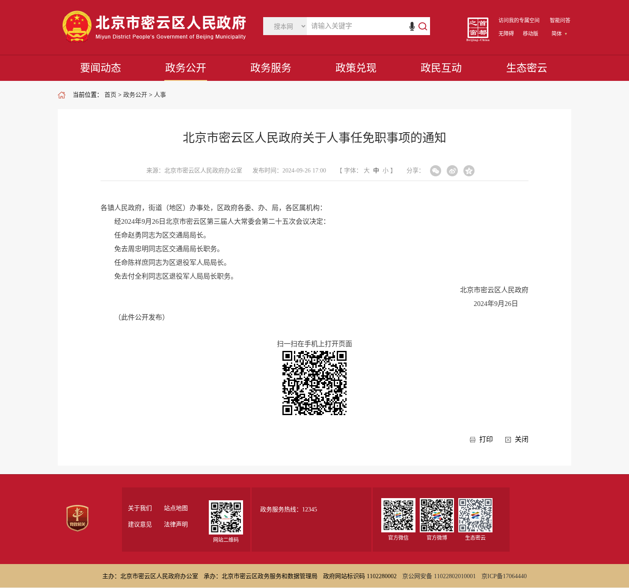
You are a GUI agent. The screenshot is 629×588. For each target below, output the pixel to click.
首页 (110, 95)
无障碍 (506, 34)
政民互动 (441, 68)
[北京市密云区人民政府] (156, 42)
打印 (486, 439)
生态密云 (526, 68)
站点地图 (176, 508)
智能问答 (560, 21)
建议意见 (140, 525)
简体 (557, 34)
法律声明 (176, 525)
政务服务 (270, 68)
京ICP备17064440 (504, 576)
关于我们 (140, 508)
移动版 (530, 34)
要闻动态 (100, 68)
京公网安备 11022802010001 (439, 576)
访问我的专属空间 (519, 21)
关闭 (521, 439)
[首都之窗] (478, 39)
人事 (160, 95)
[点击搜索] (418, 26)
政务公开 (185, 68)
